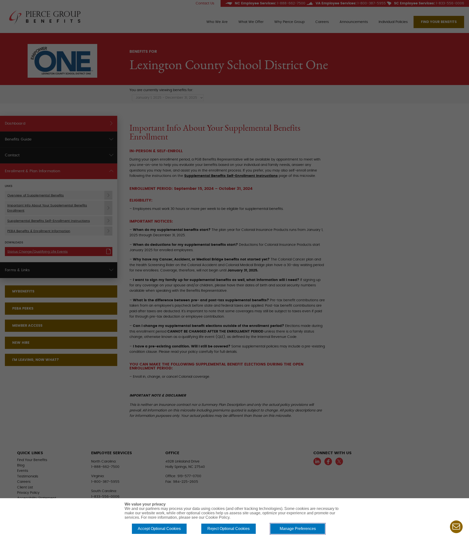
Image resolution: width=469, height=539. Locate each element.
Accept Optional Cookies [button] (159, 529)
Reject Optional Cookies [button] (228, 529)
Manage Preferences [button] (298, 529)
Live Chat (456, 527)
